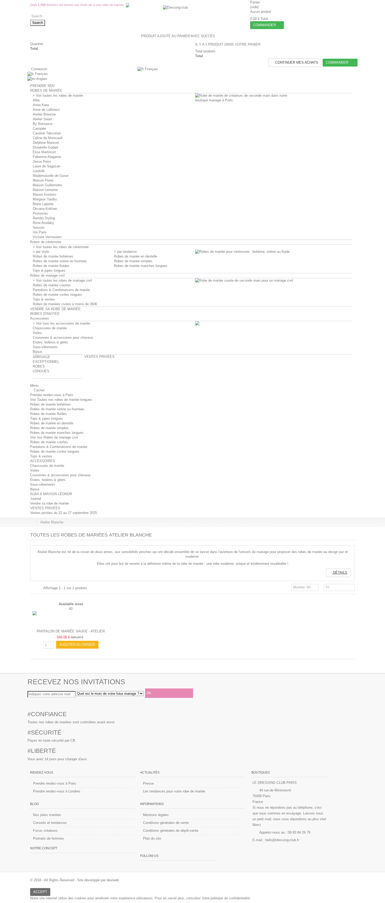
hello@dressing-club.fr (282, 840)
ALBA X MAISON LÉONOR (51, 494)
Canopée (39, 128)
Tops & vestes (44, 299)
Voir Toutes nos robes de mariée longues (61, 400)
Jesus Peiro (42, 161)
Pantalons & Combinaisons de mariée (61, 290)
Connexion (38, 69)
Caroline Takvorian (47, 133)
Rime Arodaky (43, 223)
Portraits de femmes (48, 838)
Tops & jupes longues (49, 270)
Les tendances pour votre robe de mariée (174, 791)
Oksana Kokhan (45, 209)
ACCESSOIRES (42, 461)
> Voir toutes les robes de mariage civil (62, 280)
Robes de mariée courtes (52, 285)
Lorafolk (39, 171)
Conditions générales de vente (166, 823)
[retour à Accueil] (31, 522)
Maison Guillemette (47, 185)
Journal (35, 499)
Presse (148, 783)
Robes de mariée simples (133, 261)
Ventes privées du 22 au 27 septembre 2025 (63, 513)
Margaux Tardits (45, 199)
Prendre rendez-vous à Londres (56, 791)
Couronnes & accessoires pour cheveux (63, 338)
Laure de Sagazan (46, 166)
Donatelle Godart (45, 147)
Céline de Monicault (48, 138)
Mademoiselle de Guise (50, 176)
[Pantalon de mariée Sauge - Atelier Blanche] (70, 619)
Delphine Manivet (46, 143)
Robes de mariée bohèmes (53, 256)
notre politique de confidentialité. (226, 898)
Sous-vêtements (45, 347)
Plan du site (152, 838)
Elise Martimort (44, 152)
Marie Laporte (43, 204)
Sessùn (38, 227)
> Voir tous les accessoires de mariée (61, 323)
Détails (339, 572)
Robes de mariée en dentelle (135, 256)
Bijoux (37, 352)
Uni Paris (40, 232)
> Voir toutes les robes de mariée (58, 95)
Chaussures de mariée (50, 328)
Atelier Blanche (44, 114)
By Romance (42, 124)
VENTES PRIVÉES (45, 508)
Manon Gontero (44, 194)
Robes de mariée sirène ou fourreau (60, 261)
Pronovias (40, 213)
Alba (36, 100)
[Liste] (38, 588)
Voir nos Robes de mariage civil (54, 437)
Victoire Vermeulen (47, 237)
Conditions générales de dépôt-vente (170, 831)
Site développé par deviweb (98, 880)
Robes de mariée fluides (51, 266)
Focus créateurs (45, 831)
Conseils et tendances (50, 823)
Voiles (37, 333)
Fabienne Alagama (47, 157)
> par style (41, 252)
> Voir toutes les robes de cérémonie (61, 247)
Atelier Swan (42, 119)
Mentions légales (156, 815)
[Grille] (33, 588)
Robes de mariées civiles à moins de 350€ (65, 304)
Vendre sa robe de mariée (49, 503)
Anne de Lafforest (46, 110)
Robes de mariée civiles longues (57, 295)
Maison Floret (43, 180)
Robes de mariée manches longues (140, 266)
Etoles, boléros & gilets (50, 342)
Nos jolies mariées (47, 815)
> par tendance (125, 252)
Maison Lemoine (45, 190)
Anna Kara (41, 105)
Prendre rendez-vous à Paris (51, 395)
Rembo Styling (44, 218)
